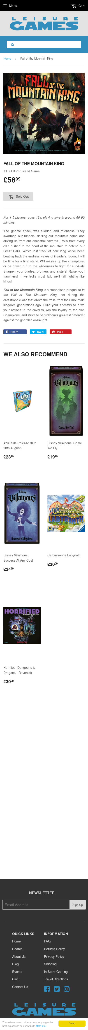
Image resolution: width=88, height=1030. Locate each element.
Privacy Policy (54, 956)
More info (41, 1026)
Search (17, 948)
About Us (18, 956)
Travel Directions (56, 979)
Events (17, 971)
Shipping (50, 963)
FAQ (47, 941)
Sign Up (77, 905)
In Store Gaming (56, 971)
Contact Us (20, 986)
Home (7, 58)
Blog (15, 963)
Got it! (72, 1023)
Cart (81, 5)
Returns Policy (54, 948)
